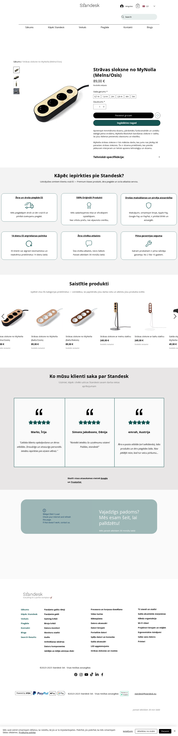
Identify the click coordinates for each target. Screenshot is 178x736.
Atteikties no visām (146, 731)
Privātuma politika (27, 732)
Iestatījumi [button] (128, 731)
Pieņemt (165, 731)
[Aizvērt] (174, 731)
